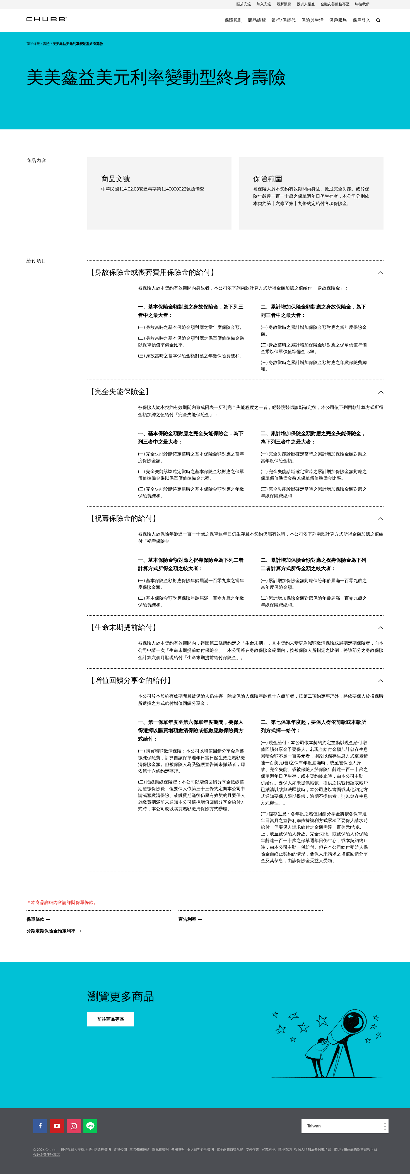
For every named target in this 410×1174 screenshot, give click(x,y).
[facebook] (40, 1126)
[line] (90, 1126)
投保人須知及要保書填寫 (312, 1149)
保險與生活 (312, 20)
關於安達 (244, 4)
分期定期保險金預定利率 (51, 931)
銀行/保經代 (283, 20)
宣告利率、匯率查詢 (277, 1149)
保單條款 (35, 919)
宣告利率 (187, 919)
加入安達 (264, 4)
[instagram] (74, 1126)
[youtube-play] (57, 1126)
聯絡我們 (362, 4)
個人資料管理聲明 (200, 1149)
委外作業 (252, 1149)
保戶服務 (338, 20)
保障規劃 (233, 20)
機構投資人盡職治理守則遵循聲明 (86, 1149)
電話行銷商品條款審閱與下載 (355, 1149)
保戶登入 (361, 20)
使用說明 (178, 1149)
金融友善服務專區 (334, 4)
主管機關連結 (139, 1149)
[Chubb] (46, 19)
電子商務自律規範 (229, 1149)
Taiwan (314, 1126)
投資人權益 (306, 4)
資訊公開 (120, 1149)
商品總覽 (257, 20)
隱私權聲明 (160, 1149)
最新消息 (284, 4)
